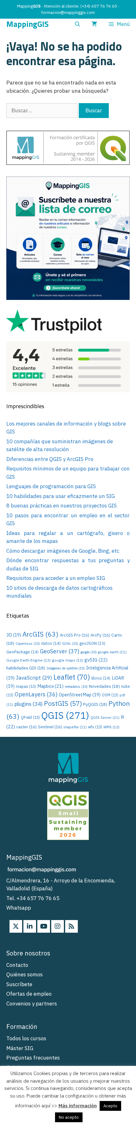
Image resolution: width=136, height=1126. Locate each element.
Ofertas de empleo (29, 993)
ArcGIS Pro (74, 635)
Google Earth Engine (28, 660)
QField (30, 717)
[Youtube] (43, 926)
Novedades (104, 686)
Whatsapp (18, 907)
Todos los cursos (26, 1038)
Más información (78, 1106)
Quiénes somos (24, 974)
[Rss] (71, 926)
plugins (29, 703)
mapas (26, 686)
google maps (67, 660)
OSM (110, 695)
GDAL (70, 643)
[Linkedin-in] (29, 926)
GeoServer (59, 651)
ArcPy (100, 635)
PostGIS (63, 703)
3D (13, 635)
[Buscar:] (42, 110)
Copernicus (27, 643)
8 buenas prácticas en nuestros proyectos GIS (61, 505)
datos (51, 643)
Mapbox (50, 686)
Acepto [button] (110, 1106)
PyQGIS (95, 704)
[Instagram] (57, 926)
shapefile (75, 727)
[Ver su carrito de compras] (94, 24)
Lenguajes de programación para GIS (51, 486)
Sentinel (50, 727)
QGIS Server (105, 717)
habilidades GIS (25, 668)
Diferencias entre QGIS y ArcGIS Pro (49, 459)
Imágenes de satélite (65, 668)
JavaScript (34, 677)
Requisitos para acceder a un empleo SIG (55, 578)
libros (100, 678)
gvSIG (96, 660)
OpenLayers (36, 694)
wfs (95, 727)
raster (26, 727)
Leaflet (71, 677)
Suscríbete (19, 984)
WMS (111, 727)
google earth (112, 652)
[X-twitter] (15, 926)
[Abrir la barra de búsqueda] (77, 24)
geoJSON (92, 643)
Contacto (17, 964)
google (89, 652)
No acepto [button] (69, 1117)
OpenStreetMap (80, 695)
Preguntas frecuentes (33, 1057)
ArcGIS (40, 634)
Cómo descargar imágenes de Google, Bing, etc (62, 550)
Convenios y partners (31, 1003)
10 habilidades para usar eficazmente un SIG (60, 496)
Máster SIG (19, 1048)
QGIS (65, 715)
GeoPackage (22, 651)
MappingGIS (27, 24)
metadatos (76, 686)
